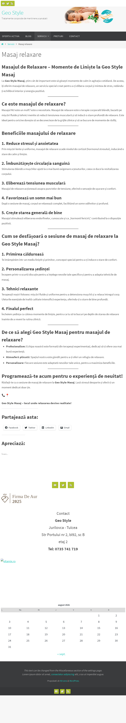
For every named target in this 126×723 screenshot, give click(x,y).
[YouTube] (3, 3)
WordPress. (74, 680)
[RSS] (12, 3)
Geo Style (12, 12)
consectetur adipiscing (62, 674)
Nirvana (63, 680)
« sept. (61, 654)
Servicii (11, 44)
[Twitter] (7, 3)
